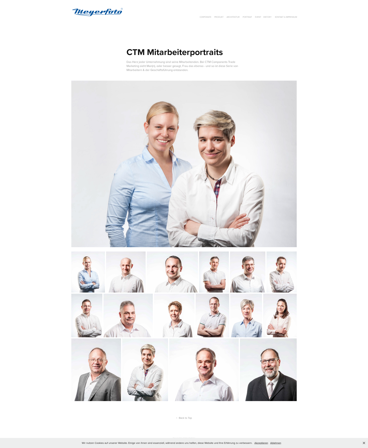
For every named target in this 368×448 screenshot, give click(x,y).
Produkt (219, 17)
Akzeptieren (261, 443)
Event (258, 17)
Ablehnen (275, 443)
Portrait (247, 17)
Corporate (205, 17)
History (267, 17)
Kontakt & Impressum (286, 17)
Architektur (233, 17)
